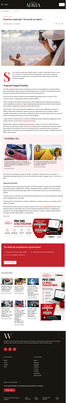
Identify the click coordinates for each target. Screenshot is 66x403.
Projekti (36, 367)
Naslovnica (5, 11)
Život (5, 367)
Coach (5, 362)
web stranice (30, 124)
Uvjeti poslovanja (27, 398)
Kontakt (36, 371)
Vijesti (35, 360)
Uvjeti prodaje (36, 398)
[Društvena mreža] (5, 349)
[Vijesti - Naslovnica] (33, 4)
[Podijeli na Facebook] (54, 24)
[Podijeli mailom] (62, 24)
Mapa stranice (38, 375)
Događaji (36, 365)
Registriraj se (9, 390)
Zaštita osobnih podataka (46, 398)
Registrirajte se (10, 262)
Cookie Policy (57, 398)
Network (36, 362)
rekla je (22, 106)
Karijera (6, 365)
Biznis (16, 11)
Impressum (37, 373)
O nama (36, 369)
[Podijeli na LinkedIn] (57, 24)
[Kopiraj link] (59, 24)
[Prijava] (62, 4)
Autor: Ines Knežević (8, 24)
